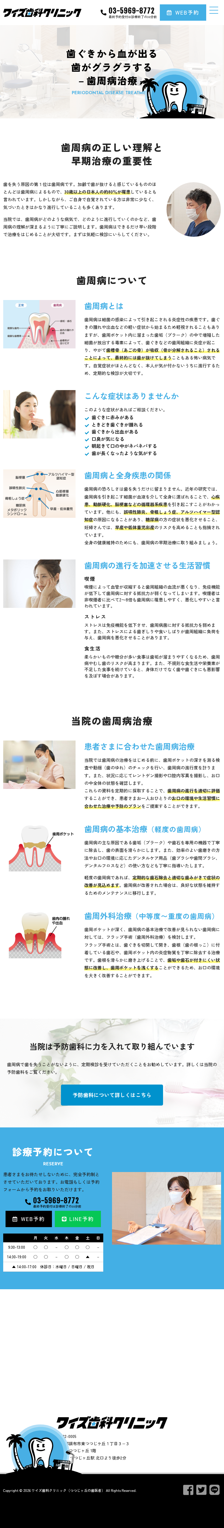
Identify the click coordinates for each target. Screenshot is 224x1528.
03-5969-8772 (132, 10)
